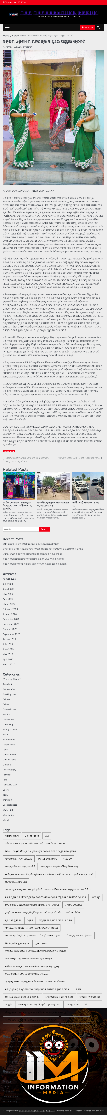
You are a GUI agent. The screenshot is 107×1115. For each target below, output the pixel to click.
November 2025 (11, 624)
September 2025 (11, 634)
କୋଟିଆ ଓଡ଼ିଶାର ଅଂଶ (47, 858)
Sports (6, 789)
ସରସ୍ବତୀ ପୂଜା (73, 1004)
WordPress (99, 1111)
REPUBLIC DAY (10, 784)
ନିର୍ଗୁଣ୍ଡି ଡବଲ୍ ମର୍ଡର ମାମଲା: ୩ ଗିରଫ (55, 920)
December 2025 (11, 619)
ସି (86, 1004)
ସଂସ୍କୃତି (8, 1004)
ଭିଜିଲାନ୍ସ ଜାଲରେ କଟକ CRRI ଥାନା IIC (22, 996)
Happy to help (10, 729)
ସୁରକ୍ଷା (77, 1012)
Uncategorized (10, 804)
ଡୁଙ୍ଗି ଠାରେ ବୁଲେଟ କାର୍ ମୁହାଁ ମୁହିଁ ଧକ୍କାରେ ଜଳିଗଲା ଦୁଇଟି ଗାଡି (32, 912)
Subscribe (89, 27)
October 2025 (10, 629)
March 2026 (9, 604)
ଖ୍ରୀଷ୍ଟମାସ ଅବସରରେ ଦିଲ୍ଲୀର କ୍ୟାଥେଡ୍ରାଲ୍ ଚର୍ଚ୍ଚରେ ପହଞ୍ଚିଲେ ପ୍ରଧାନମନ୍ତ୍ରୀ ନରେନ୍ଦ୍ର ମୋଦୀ (49, 874)
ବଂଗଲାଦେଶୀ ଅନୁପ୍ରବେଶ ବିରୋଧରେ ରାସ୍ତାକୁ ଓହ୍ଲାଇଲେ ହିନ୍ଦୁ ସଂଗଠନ (35, 950)
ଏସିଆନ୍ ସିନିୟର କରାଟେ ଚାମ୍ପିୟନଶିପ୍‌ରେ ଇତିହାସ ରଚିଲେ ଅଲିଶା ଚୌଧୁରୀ (32, 554)
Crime (6, 704)
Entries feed (9, 1091)
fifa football (8, 719)
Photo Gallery (9, 769)
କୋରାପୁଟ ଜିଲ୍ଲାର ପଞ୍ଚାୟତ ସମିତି (20, 866)
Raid (5, 779)
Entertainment (10, 709)
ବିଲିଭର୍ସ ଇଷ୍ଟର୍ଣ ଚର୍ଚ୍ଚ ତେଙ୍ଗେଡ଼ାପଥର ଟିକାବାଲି (26, 973)
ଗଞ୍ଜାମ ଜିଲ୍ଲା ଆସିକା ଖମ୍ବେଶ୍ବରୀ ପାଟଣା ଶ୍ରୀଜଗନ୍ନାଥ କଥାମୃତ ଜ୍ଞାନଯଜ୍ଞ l (33, 559)
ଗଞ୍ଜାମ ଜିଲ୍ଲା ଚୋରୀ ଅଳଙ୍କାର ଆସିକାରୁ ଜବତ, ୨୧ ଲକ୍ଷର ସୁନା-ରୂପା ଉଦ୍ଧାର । (35, 564)
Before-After (9, 689)
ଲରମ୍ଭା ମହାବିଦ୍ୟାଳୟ (89, 996)
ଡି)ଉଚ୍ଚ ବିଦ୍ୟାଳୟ (73, 904)
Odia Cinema (9, 754)
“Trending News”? (12, 679)
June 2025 (8, 649)
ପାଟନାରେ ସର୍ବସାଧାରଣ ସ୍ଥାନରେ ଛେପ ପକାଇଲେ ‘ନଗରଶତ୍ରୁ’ (31, 927)
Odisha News (9, 451)
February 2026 (10, 609)
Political (6, 774)
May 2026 (8, 594)
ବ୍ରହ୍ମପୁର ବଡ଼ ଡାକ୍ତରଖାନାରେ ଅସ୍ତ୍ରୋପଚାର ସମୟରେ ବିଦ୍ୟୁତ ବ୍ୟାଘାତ (37, 989)
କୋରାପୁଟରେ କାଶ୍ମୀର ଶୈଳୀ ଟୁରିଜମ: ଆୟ (59, 866)
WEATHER (8, 809)
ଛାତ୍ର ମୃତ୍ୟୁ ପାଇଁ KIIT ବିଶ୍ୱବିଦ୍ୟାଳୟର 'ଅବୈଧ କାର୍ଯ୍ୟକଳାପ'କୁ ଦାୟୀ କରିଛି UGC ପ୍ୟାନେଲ (45, 897)
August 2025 (9, 639)
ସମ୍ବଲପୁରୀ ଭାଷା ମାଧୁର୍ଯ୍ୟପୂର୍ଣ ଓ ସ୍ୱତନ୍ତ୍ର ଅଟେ (39, 1004)
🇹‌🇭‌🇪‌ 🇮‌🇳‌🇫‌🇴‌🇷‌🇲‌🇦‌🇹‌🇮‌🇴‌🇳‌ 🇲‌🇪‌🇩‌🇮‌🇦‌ (59, 13)
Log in (6, 1086)
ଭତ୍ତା (78, 989)
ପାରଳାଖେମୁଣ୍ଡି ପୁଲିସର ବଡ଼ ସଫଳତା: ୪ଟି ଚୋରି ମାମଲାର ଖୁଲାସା (33, 935)
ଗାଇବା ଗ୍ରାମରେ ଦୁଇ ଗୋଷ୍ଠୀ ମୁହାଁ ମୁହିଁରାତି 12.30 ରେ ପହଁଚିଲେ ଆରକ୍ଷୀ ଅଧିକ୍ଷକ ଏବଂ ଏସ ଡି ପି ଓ (48, 889)
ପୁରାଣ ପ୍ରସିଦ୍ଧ (41, 943)
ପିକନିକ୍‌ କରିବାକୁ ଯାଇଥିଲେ (17, 943)
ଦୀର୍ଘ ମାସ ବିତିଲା (73, 912)
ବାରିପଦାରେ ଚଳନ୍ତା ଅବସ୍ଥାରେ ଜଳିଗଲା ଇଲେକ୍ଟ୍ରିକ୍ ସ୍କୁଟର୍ (32, 966)
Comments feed (11, 1096)
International (9, 739)
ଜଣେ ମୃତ (96, 897)
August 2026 (9, 578)
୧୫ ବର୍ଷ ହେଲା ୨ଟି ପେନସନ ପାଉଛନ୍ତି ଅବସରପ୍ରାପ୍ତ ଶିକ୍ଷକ (31, 1019)
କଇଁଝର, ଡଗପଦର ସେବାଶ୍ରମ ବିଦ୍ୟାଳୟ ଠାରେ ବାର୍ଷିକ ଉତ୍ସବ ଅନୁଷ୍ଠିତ (17, 505)
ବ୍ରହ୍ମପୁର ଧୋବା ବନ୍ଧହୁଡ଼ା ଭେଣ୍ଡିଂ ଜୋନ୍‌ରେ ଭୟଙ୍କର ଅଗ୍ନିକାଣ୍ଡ (35, 981)
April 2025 (8, 659)
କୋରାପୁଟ (67, 858)
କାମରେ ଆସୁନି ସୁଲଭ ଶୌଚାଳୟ (18, 858)
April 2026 (8, 599)
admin (29, 46)
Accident (7, 684)
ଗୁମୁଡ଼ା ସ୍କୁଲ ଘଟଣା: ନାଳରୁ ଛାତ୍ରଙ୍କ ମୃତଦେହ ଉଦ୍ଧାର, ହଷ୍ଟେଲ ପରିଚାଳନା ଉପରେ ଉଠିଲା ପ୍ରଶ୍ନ (43, 549)
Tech (5, 794)
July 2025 (8, 644)
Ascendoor (77, 1111)
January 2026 (10, 614)
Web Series (8, 815)
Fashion (6, 714)
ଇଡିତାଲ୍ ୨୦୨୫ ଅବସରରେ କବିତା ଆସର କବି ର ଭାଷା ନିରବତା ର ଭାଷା (35, 843)
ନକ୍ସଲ (30, 920)
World (6, 820)
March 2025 (9, 664)
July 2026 (8, 584)
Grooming (8, 724)
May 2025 (8, 654)
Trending (7, 799)
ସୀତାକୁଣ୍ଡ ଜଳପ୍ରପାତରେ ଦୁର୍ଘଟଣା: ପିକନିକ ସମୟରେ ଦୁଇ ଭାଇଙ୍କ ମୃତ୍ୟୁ (36, 1012)
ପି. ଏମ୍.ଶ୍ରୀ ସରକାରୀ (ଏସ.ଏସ (79, 935)
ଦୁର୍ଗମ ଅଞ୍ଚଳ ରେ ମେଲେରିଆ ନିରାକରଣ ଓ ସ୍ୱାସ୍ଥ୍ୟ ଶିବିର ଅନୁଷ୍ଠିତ (31, 544)
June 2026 (8, 589)
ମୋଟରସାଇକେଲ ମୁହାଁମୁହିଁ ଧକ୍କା (59, 996)
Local (5, 749)
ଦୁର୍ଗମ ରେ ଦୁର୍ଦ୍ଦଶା (13, 920)
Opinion (7, 764)
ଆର (47, 835)
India (5, 734)
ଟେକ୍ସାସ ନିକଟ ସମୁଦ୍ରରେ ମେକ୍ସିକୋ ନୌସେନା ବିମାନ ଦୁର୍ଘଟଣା (32, 904)
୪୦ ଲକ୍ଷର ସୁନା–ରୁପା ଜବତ (75, 1019)
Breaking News (10, 694)
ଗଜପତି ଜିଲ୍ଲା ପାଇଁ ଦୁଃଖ (16, 881)
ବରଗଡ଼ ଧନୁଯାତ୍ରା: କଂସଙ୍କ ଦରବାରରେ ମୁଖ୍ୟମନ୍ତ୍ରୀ (28, 958)
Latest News (9, 744)
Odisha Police (32, 835)
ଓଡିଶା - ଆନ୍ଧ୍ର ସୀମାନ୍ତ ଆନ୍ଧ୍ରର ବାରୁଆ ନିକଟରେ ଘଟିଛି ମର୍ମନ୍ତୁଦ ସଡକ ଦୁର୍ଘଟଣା (40, 851)
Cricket (6, 699)
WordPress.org (10, 1101)
